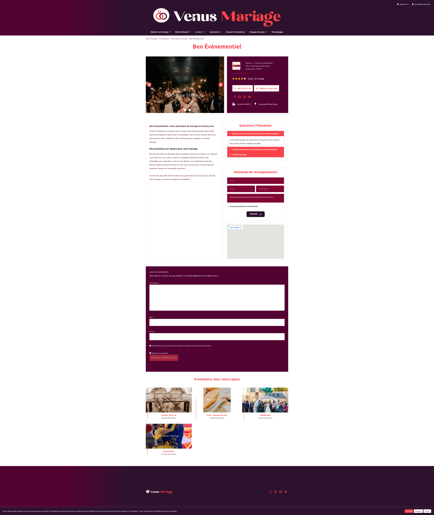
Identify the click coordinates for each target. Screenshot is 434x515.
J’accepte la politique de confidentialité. (243, 206)
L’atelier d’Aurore (168, 415)
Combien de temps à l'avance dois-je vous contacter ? (255, 149)
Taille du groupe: (239, 154)
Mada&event (265, 415)
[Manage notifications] (428, 510)
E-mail (151, 331)
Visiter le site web (268, 88)
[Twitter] (285, 491)
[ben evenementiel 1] (185, 95)
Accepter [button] (409, 511)
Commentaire (154, 283)
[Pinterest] (275, 491)
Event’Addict (168, 451)
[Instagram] (234, 96)
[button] (149, 84)
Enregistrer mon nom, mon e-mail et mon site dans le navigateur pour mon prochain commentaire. (181, 345)
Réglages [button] (418, 511)
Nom (151, 317)
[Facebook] (239, 96)
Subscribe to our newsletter (159, 353)
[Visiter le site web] (257, 88)
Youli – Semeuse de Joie (217, 415)
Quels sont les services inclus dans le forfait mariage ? (255, 133)
